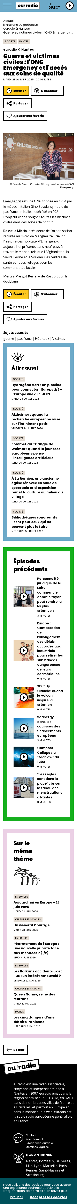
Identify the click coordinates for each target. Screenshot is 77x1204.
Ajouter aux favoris (28, 116)
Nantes (24, 41)
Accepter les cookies (48, 1197)
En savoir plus (57, 1190)
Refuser (16, 1197)
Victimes (58, 338)
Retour (18, 1050)
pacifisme (24, 338)
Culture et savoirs (28, 919)
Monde (19, 1011)
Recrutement (34, 1139)
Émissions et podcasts (20, 24)
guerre (8, 338)
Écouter (19, 91)
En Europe (21, 896)
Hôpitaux (42, 338)
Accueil (8, 21)
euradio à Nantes (16, 28)
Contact (31, 1135)
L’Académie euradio (39, 1143)
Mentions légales (37, 1147)
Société (10, 41)
